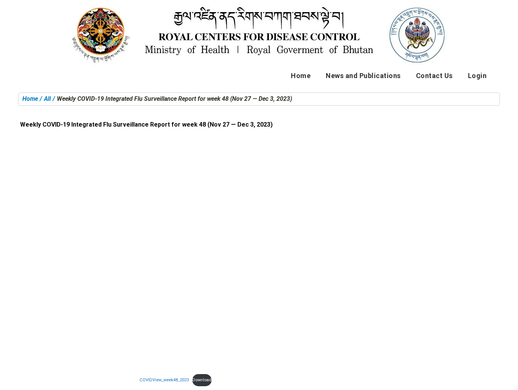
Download (202, 379)
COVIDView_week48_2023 (164, 379)
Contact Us (434, 76)
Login (477, 76)
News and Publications (363, 76)
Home (301, 76)
